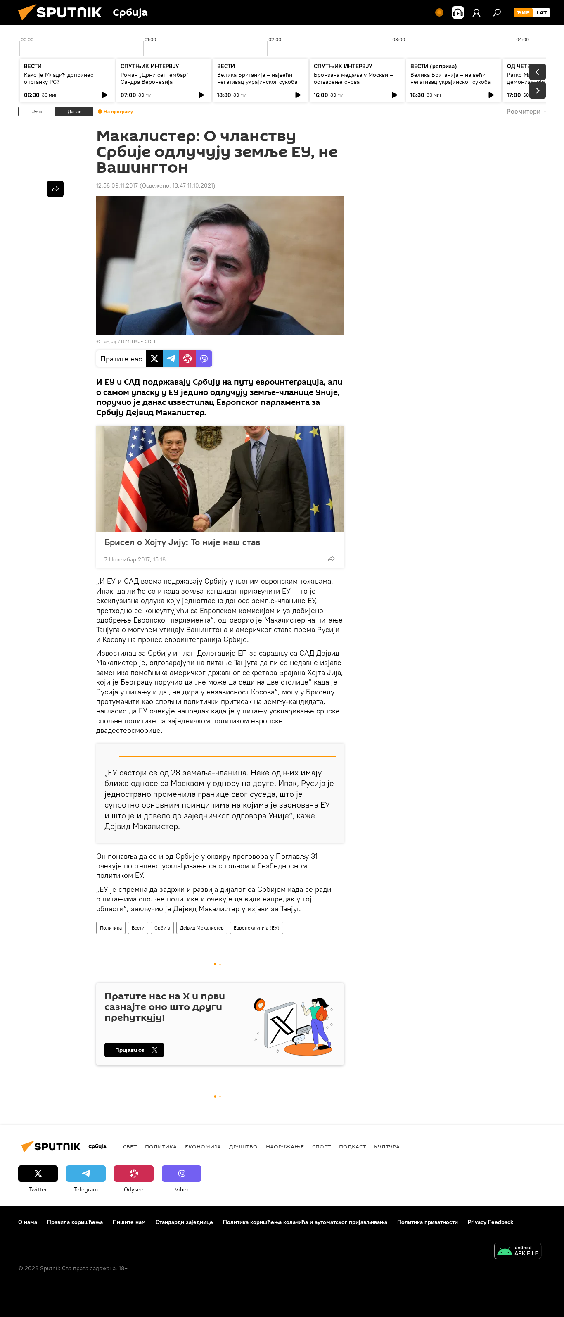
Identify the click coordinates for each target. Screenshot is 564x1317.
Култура (387, 1146)
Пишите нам (129, 1222)
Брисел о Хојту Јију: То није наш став (182, 542)
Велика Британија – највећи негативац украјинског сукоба (257, 78)
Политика (111, 928)
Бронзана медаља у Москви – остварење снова (353, 78)
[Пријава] (476, 12)
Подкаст (352, 1146)
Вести (138, 928)
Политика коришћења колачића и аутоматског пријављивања (305, 1222)
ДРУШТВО (243, 1146)
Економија (203, 1146)
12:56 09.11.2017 (117, 185)
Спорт (321, 1146)
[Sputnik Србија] (63, 22)
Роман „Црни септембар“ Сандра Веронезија (155, 78)
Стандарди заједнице (184, 1222)
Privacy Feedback (490, 1222)
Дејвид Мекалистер (202, 928)
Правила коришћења (75, 1222)
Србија (162, 928)
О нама (27, 1222)
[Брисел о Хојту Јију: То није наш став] (220, 479)
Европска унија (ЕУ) (257, 928)
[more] (331, 558)
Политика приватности (427, 1222)
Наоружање (285, 1146)
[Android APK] (518, 1252)
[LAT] (541, 13)
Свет (130, 1146)
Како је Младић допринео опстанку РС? (59, 78)
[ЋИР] (523, 13)
